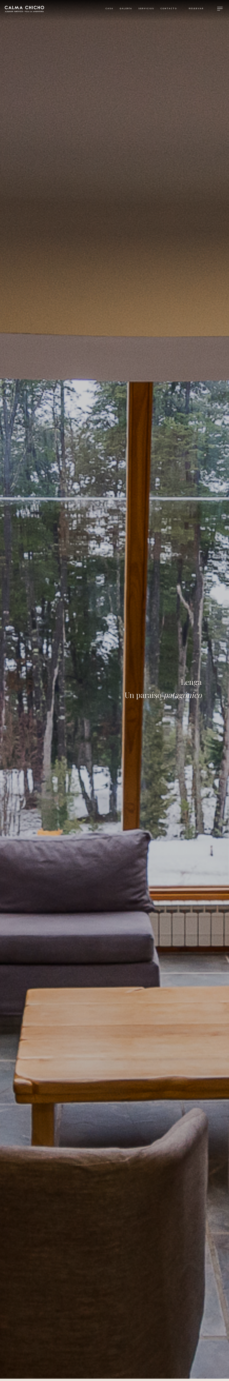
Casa (109, 8)
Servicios (146, 8)
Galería (126, 8)
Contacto (168, 8)
